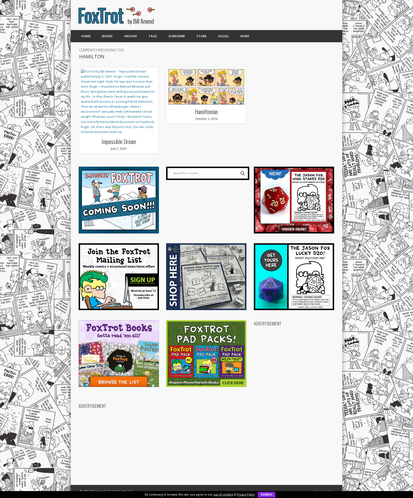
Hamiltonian (206, 111)
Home (86, 36)
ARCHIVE (130, 36)
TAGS (152, 36)
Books (107, 36)
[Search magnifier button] (242, 173)
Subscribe (176, 36)
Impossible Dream (119, 141)
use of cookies (223, 495)
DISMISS (266, 494)
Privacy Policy (246, 495)
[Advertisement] (249, 15)
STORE (201, 36)
